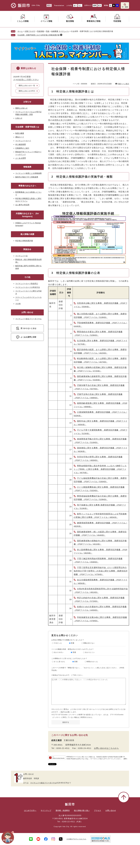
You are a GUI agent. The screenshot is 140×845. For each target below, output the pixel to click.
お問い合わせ (27, 312)
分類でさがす (30, 31)
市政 (47, 31)
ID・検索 (125, 7)
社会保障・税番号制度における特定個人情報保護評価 (39, 35)
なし (80, 5)
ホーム (20, 31)
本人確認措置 (20, 144)
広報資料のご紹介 (22, 148)
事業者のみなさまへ (27, 186)
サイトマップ (46, 810)
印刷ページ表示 (123, 84)
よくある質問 (20, 158)
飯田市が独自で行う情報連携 (26, 177)
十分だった (58, 643)
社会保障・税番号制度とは (27, 127)
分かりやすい (59, 652)
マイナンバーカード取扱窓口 (26, 284)
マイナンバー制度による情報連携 (28, 173)
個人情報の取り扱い (82, 810)
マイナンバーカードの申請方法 (27, 287)
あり (75, 5)
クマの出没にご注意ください (26, 80)
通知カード (19, 137)
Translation (59, 5)
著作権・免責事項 (63, 810)
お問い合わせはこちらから (106, 748)
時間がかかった (92, 661)
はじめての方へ (30, 810)
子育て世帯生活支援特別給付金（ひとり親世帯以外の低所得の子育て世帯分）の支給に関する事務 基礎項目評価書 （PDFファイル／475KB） (100, 571)
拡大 (99, 5)
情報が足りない (89, 643)
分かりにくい (90, 652)
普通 (72, 643)
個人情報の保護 (27, 234)
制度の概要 (19, 133)
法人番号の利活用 (22, 205)
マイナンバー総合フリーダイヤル (28, 319)
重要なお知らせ (21, 108)
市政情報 (40, 31)
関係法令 (27, 249)
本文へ (49, 5)
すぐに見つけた (59, 661)
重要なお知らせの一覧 (27, 85)
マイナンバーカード (23, 141)
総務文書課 (56, 740)
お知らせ (27, 102)
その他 (27, 277)
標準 (94, 5)
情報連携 (27, 167)
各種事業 (54, 31)
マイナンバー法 (21, 256)
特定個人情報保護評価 (24, 241)
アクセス (97, 810)
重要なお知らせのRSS (27, 91)
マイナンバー (64, 31)
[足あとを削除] (61, 35)
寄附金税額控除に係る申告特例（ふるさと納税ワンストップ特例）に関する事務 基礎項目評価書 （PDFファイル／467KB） (100, 469)
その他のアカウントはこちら (76, 839)
